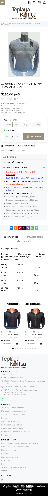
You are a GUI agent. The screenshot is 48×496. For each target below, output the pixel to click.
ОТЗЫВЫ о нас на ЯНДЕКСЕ (19, 193)
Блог (3, 464)
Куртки (4, 418)
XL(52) (26, 124)
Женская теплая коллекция (13, 408)
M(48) (8, 124)
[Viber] (28, 228)
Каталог (4, 454)
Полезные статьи (8, 450)
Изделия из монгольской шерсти (16, 432)
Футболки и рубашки (10, 421)
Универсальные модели (11, 425)
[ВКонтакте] (11, 228)
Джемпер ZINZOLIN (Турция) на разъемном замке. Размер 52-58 (10, 333)
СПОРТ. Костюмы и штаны (13, 414)
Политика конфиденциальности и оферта (19, 443)
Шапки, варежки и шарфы (12, 428)
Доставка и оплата (9, 457)
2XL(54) (36, 124)
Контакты (5, 460)
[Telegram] (36, 228)
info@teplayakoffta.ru (13, 378)
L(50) (17, 124)
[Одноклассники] (15, 228)
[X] (24, 228)
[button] (13, 348)
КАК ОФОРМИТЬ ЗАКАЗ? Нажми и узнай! (24, 178)
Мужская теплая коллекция (13, 411)
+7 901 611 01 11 (9, 371)
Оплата (4, 471)
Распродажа (6, 435)
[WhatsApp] (32, 228)
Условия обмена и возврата (13, 467)
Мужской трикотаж (17, 151)
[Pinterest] (20, 228)
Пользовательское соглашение (15, 447)
